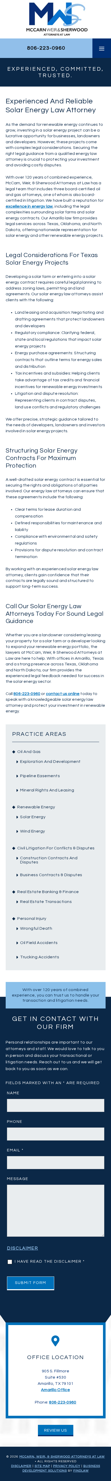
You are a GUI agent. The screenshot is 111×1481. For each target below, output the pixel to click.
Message (17, 1179)
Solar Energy (32, 817)
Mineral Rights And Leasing (47, 790)
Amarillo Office (55, 1390)
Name (13, 1093)
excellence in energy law (29, 206)
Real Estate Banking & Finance (48, 892)
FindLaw (81, 1470)
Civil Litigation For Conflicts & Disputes (56, 848)
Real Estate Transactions (46, 902)
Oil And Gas (29, 752)
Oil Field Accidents (39, 943)
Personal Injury (31, 918)
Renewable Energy (36, 807)
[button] (102, 48)
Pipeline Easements (40, 776)
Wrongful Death (36, 928)
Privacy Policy (66, 1466)
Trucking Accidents (39, 957)
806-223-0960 (46, 48)
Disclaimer (22, 1248)
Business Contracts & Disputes (51, 875)
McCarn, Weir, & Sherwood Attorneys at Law (62, 1456)
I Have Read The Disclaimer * (50, 1261)
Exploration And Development (50, 761)
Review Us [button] (55, 1430)
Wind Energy (32, 831)
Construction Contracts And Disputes (48, 860)
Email (15, 1150)
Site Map (42, 1466)
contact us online (63, 694)
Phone (14, 1122)
